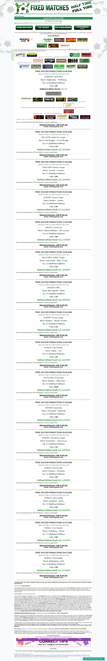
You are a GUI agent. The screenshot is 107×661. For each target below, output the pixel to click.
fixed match (83, 655)
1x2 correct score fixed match (55, 655)
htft (85, 656)
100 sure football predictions (24, 655)
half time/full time (73, 656)
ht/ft (83, 656)
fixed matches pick (50, 656)
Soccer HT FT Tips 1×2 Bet (53, 18)
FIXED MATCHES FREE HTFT (26, 656)
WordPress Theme (54, 659)
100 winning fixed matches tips (38, 655)
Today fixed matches (63, 657)
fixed (73, 655)
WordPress (48, 659)
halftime (80, 656)
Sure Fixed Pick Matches (52, 657)
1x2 (47, 655)
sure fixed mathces (41, 657)
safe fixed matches (18, 657)
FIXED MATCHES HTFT (39, 656)
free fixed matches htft (60, 656)
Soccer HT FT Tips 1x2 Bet (25, 654)
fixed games (77, 655)
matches (89, 656)
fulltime (67, 656)
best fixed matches (67, 655)
